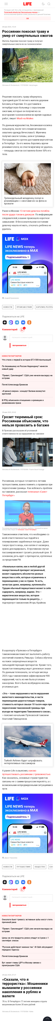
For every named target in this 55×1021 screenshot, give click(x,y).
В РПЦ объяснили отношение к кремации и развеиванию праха (23, 401)
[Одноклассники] (29, 322)
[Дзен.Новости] (4, 322)
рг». (13, 495)
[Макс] (10, 322)
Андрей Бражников (12, 298)
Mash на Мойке (25, 118)
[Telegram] (17, 322)
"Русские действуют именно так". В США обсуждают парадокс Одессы (27, 948)
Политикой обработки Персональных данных (20, 12)
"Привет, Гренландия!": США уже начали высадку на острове (27, 377)
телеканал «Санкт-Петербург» (27, 530)
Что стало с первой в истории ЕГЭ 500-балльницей (26, 359)
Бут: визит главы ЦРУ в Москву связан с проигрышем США (21, 964)
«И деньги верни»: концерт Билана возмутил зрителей (23, 392)
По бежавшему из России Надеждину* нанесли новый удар (25, 367)
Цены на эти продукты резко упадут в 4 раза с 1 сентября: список (25, 939)
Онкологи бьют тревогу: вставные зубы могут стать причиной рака (27, 921)
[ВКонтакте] (23, 322)
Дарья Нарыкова (11, 858)
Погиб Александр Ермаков (15, 384)
